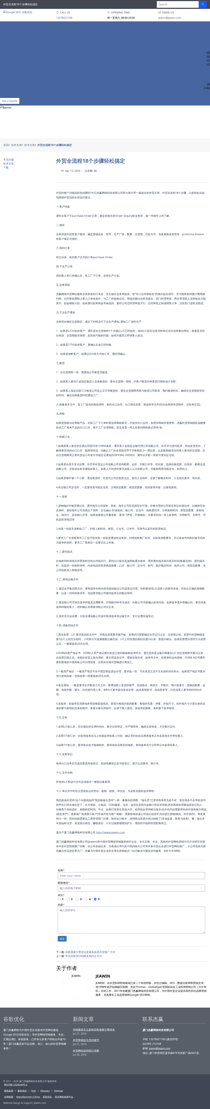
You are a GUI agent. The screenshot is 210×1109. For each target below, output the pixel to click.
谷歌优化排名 (8, 33)
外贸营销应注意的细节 (86, 1040)
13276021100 (64, 18)
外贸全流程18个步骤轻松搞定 (54, 145)
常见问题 (5, 72)
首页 (6, 145)
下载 (6, 167)
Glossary (45, 1090)
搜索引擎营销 (8, 41)
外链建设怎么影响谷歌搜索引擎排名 (94, 1029)
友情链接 (8, 1096)
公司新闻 (5, 84)
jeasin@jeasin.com (169, 18)
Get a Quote (9, 101)
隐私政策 (8, 1090)
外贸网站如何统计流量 (86, 1050)
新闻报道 (5, 80)
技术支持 (5, 68)
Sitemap (58, 1090)
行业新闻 (5, 88)
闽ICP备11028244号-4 (15, 1084)
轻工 (2, 64)
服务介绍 (5, 29)
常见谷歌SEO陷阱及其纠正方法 (83, 956)
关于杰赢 (5, 92)
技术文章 (5, 76)
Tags (33, 1090)
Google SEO (8, 45)
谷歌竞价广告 (8, 37)
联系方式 (5, 96)
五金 (2, 60)
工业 (2, 52)
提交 (62, 938)
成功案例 (5, 48)
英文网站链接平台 (64, 1096)
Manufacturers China (28, 1096)
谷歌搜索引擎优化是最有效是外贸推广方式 (90, 952)
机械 (2, 56)
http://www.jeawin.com (110, 832)
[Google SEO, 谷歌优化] (23, 15)
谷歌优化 (47, 1096)
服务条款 (22, 1090)
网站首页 (5, 25)
